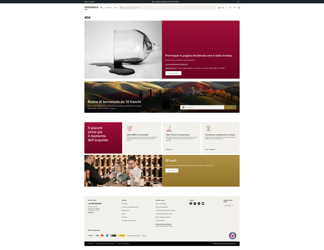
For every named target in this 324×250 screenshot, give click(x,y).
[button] (238, 2)
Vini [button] (101, 7)
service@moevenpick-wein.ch (176, 64)
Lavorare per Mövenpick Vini (130, 207)
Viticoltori (124, 217)
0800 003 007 (170, 68)
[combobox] (167, 8)
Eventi (123, 213)
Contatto (90, 212)
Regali (115, 7)
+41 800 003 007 (94, 203)
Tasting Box (108, 7)
